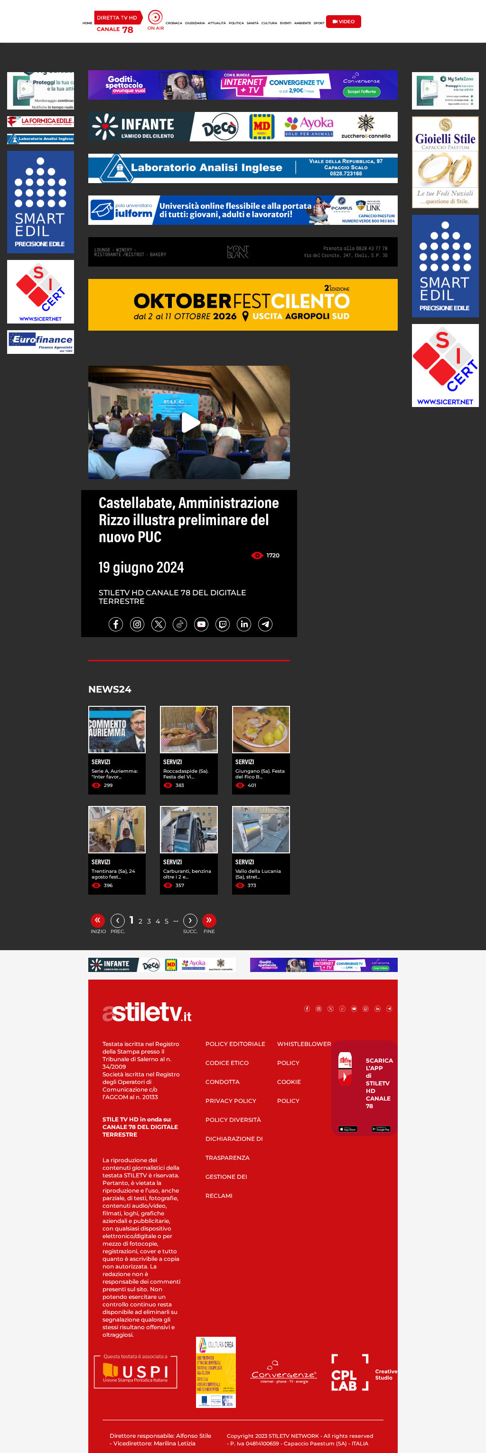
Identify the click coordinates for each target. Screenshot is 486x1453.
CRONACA (174, 23)
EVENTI (285, 23)
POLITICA (236, 23)
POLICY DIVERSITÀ (233, 1119)
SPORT (319, 23)
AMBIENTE (302, 23)
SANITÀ (253, 23)
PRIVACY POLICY (231, 1100)
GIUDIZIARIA (195, 23)
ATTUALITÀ (217, 23)
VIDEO (346, 22)
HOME (87, 23)
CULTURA (269, 23)
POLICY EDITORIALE (235, 1043)
